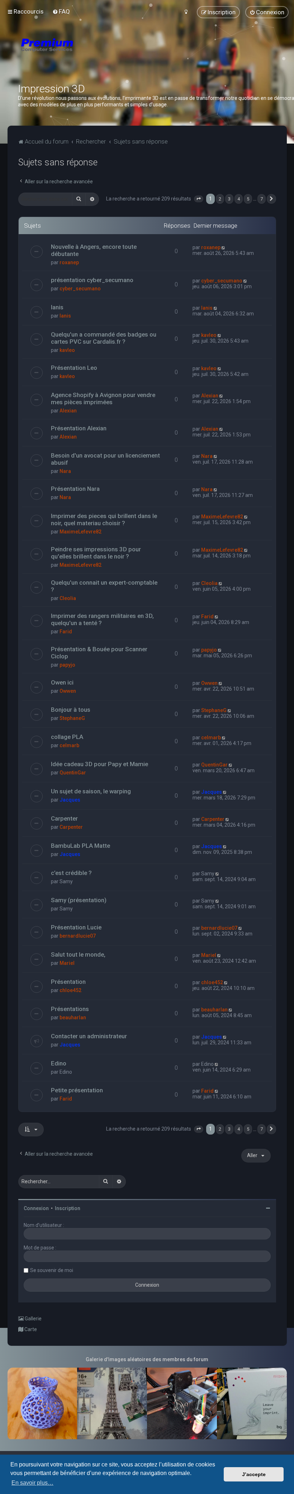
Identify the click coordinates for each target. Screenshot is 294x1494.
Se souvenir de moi (51, 1270)
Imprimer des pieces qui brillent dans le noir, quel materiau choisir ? (104, 519)
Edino (58, 1063)
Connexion (36, 1208)
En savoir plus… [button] (32, 1483)
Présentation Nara (75, 488)
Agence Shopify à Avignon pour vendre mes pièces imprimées (103, 398)
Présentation (68, 981)
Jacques (70, 800)
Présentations (70, 1008)
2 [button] (220, 199)
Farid (66, 631)
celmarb (69, 745)
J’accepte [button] (254, 1474)
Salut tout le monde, (78, 954)
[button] (198, 199)
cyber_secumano (80, 288)
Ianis (57, 307)
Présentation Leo (74, 367)
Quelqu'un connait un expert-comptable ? (104, 586)
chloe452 (70, 990)
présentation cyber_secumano (92, 280)
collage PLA (67, 736)
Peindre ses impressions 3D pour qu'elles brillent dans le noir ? (96, 553)
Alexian (68, 411)
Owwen (68, 691)
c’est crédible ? (71, 872)
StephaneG (72, 718)
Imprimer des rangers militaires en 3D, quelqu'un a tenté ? (102, 619)
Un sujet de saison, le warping (91, 791)
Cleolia (68, 598)
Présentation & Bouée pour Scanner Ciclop (99, 653)
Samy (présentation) (78, 900)
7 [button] (261, 199)
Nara (65, 471)
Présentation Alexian (78, 428)
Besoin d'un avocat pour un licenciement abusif (105, 459)
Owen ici (62, 682)
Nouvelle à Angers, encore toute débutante (94, 250)
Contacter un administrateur (89, 1036)
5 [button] (248, 199)
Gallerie (33, 1318)
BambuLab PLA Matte (80, 845)
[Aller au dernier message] (224, 247)
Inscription (67, 1208)
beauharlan (73, 1017)
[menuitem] (61, 11)
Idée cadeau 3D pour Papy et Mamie (99, 764)
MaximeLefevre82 (80, 532)
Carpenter (64, 818)
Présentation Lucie (76, 927)
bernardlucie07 (78, 936)
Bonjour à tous (70, 709)
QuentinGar (73, 772)
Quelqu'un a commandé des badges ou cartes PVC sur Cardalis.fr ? (103, 338)
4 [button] (238, 199)
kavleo (67, 350)
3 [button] (229, 199)
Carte (30, 1329)
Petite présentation (77, 1090)
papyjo (67, 665)
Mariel (67, 963)
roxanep (69, 262)
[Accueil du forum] (89, 54)
